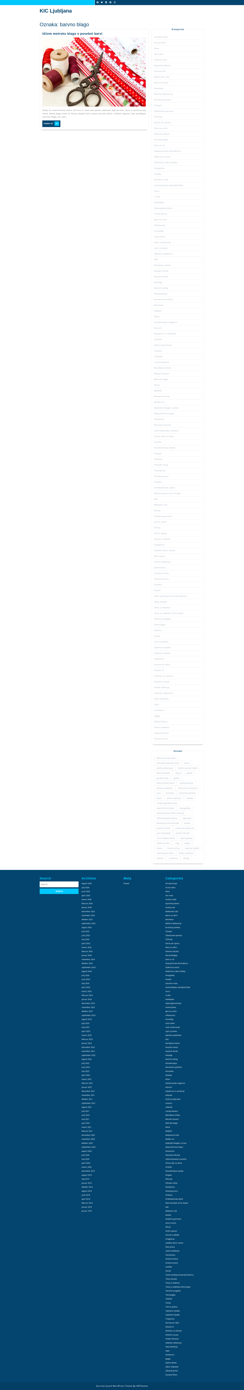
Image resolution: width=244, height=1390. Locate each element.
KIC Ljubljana (56, 11)
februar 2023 (87, 1039)
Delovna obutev (162, 134)
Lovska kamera (161, 362)
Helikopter (159, 202)
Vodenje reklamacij (163, 693)
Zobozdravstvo (161, 733)
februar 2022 (87, 1083)
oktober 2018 (87, 1187)
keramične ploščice (187, 793)
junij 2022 (86, 1067)
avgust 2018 (87, 1191)
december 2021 (88, 1091)
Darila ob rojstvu (162, 122)
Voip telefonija (161, 698)
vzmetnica (173, 858)
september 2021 (88, 1103)
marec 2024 (87, 991)
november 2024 (88, 959)
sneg (177, 843)
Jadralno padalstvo (163, 253)
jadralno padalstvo (165, 788)
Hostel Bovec (160, 214)
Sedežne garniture (163, 516)
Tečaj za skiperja (162, 607)
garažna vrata (162, 778)
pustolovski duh (183, 833)
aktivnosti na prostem (166, 758)
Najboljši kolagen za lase (166, 407)
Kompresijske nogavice (165, 322)
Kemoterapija (160, 293)
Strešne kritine (161, 579)
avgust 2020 (87, 1151)
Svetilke (158, 584)
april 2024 (86, 987)
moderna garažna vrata (167, 803)
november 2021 (88, 1095)
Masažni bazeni (161, 373)
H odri (157, 196)
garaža (189, 773)
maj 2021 (85, 1119)
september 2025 (88, 923)
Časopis (158, 105)
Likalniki (158, 356)
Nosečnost (159, 419)
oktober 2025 (87, 919)
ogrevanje (187, 818)
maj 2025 (85, 939)
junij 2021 (86, 1115)
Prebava (158, 482)
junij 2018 (86, 1195)
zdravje (186, 858)
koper (159, 798)
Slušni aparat (160, 533)
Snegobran (159, 544)
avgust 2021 (87, 1107)
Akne (156, 48)
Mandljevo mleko (162, 368)
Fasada (157, 174)
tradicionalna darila (165, 853)
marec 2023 (87, 1035)
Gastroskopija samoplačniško (168, 185)
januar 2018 (87, 1207)
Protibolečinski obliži (164, 487)
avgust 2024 (87, 971)
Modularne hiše (162, 396)
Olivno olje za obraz (164, 436)
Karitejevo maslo (162, 265)
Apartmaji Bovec (162, 65)
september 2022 (88, 1055)
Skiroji (157, 527)
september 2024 (88, 967)
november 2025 (88, 915)
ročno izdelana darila (166, 838)
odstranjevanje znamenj (167, 818)
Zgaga (157, 716)
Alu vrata (158, 54)
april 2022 (86, 1075)
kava (159, 793)
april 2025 (86, 943)
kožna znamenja (174, 798)
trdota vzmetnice (186, 853)
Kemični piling (161, 288)
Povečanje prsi (161, 476)
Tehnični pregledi (162, 619)
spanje (187, 843)
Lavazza (158, 350)
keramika (170, 793)
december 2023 (88, 1003)
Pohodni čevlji (161, 465)
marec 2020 (87, 1167)
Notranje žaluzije (162, 425)
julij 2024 (85, 975)
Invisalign (159, 231)
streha (159, 848)
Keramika (158, 305)
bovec (186, 763)
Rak (156, 499)
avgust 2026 (87, 883)
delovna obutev (163, 773)
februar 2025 (87, 951)
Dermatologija (161, 139)
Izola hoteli (159, 236)
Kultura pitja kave (163, 345)
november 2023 (88, 1007)
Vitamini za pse (161, 681)
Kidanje (158, 310)
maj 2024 (85, 983)
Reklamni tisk (160, 504)
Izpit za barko (161, 248)
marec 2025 (87, 947)
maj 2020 (85, 1159)
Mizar (157, 385)
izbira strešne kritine (165, 783)
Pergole (158, 453)
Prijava (126, 883)
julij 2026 (85, 887)
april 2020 (86, 1163)
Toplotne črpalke (162, 653)
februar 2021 (87, 1131)
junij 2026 (86, 891)
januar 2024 (87, 999)
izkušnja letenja (186, 783)
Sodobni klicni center (164, 550)
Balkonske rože (161, 77)
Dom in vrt (159, 145)
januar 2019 (87, 1183)
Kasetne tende (161, 276)
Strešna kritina (161, 573)
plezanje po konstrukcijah (168, 823)
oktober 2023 (87, 1011)
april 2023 (86, 1031)
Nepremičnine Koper (164, 413)
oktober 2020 (87, 1143)
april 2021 (86, 1123)
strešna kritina (173, 848)
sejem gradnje (186, 838)
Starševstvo (160, 567)
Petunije (158, 459)
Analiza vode (160, 59)
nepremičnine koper (165, 808)
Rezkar (157, 510)
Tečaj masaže (160, 601)
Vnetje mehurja (161, 687)
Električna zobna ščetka (165, 162)
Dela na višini (161, 128)
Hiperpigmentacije (163, 208)
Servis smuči (160, 522)
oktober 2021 (87, 1099)
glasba (176, 778)
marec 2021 (87, 1127)
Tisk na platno (161, 641)
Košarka (158, 339)
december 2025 (88, 911)
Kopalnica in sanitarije (165, 333)
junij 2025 (86, 935)
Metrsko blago (161, 379)
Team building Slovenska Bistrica (170, 596)
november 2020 (88, 1139)
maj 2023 (85, 1027)
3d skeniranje (161, 37)
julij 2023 (85, 1023)
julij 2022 (85, 1063)
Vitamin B (159, 670)
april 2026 (86, 895)
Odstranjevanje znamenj (166, 430)
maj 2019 (85, 1179)
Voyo (156, 704)
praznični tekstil (163, 828)
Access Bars (160, 42)
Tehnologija (159, 624)
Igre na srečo (160, 219)
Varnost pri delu (162, 664)
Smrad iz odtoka (162, 539)
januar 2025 (87, 955)
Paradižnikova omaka (164, 447)
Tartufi (157, 590)
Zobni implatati (161, 727)
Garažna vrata (161, 179)
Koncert (158, 328)
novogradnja (184, 808)
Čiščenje (158, 117)
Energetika (159, 168)
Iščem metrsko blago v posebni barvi (72, 33)
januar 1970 (87, 1211)
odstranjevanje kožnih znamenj (170, 813)
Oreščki (158, 442)
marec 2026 (87, 899)
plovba (187, 823)
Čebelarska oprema (163, 111)
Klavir (157, 316)
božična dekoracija (165, 768)
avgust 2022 (87, 1059)
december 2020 (88, 1135)
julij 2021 (85, 1111)
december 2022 (88, 1047)
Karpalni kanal (161, 271)
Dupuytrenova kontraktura (167, 151)
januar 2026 (87, 907)
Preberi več (51, 123)
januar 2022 (87, 1087)
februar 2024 (87, 995)
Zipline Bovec (161, 721)
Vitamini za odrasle (163, 676)
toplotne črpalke (192, 848)
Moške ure (159, 402)
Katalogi (158, 282)
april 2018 (86, 1199)
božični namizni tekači (187, 768)
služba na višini (163, 843)
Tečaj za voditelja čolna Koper (169, 613)
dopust (178, 773)
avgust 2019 (87, 1175)
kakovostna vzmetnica (187, 788)
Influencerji (159, 225)
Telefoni (158, 630)
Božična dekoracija (163, 94)
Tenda (157, 636)
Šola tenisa (159, 556)
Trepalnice (159, 659)
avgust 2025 (87, 927)
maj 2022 (85, 1071)
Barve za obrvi (161, 82)
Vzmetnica (159, 710)
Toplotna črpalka (162, 647)
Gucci (157, 191)
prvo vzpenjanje (164, 833)
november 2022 (88, 1051)
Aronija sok (159, 71)
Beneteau (158, 88)
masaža (189, 798)
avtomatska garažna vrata (168, 763)
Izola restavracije (162, 242)
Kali (156, 259)
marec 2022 (87, 1079)
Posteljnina (159, 470)
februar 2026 (87, 903)
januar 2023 (87, 1043)
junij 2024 (86, 979)
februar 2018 (87, 1203)
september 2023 (88, 1015)
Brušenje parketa (162, 99)
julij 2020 (85, 1155)
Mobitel (158, 390)
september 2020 (88, 1147)
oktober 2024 (87, 963)
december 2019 (88, 1171)
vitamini (160, 858)
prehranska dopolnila (185, 828)
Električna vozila (162, 156)
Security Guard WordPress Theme (114, 1386)
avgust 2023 (87, 1019)
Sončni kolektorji (162, 562)
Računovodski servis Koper (167, 493)
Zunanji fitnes (161, 738)
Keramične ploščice (163, 299)
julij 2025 (85, 931)
